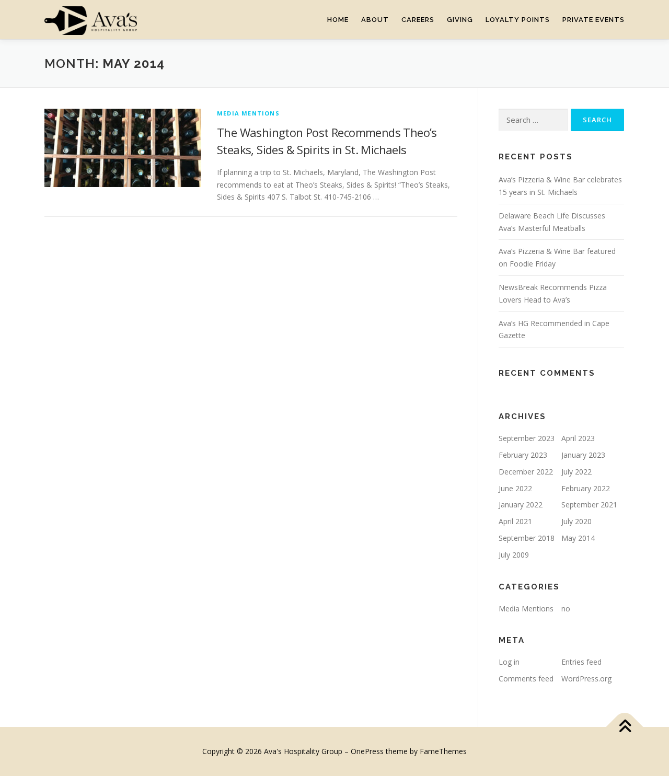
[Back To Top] (624, 727)
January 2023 (583, 455)
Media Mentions (248, 113)
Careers (417, 20)
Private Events (593, 20)
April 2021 (515, 521)
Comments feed (526, 679)
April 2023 (578, 438)
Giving (460, 20)
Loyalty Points (518, 20)
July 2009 (514, 555)
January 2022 (521, 504)
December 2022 (526, 472)
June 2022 (515, 488)
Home (338, 20)
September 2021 (589, 504)
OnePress (367, 751)
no (565, 608)
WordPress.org (586, 679)
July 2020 (576, 521)
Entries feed (581, 662)
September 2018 (527, 538)
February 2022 (585, 488)
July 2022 (576, 472)
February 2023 (523, 455)
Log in (509, 662)
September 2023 (527, 438)
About (375, 20)
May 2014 (578, 538)
